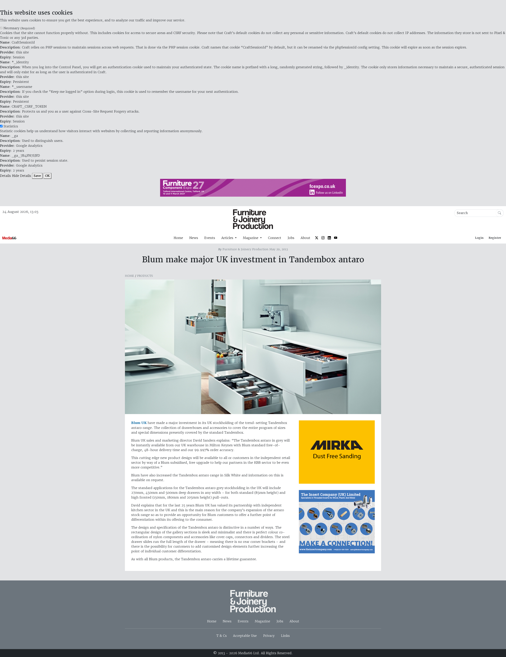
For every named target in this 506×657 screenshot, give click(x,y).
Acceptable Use (245, 636)
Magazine (262, 621)
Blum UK (139, 423)
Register (495, 238)
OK (47, 176)
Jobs (291, 238)
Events (209, 238)
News (193, 238)
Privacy (269, 636)
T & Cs (221, 636)
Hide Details (21, 176)
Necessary (19, 28)
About (305, 238)
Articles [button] (227, 238)
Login (479, 238)
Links (285, 636)
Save (37, 176)
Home (178, 238)
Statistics (11, 126)
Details (5, 176)
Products (145, 276)
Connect (274, 238)
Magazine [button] (251, 238)
